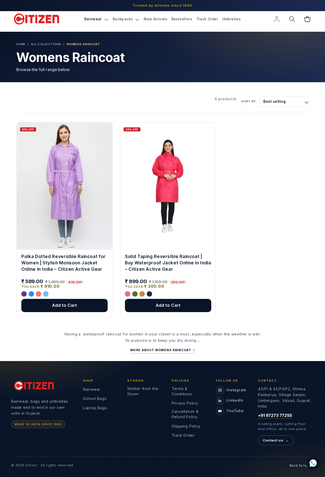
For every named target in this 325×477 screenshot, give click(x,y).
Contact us (276, 440)
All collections (46, 44)
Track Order (183, 435)
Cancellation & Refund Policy (185, 414)
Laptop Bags (95, 408)
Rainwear (91, 389)
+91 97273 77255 (275, 415)
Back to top (301, 465)
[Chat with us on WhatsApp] (313, 463)
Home (21, 44)
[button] (96, 18)
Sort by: (249, 101)
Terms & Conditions (182, 391)
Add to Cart (64, 305)
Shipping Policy (186, 426)
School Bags (95, 398)
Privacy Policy (185, 403)
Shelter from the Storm (142, 391)
